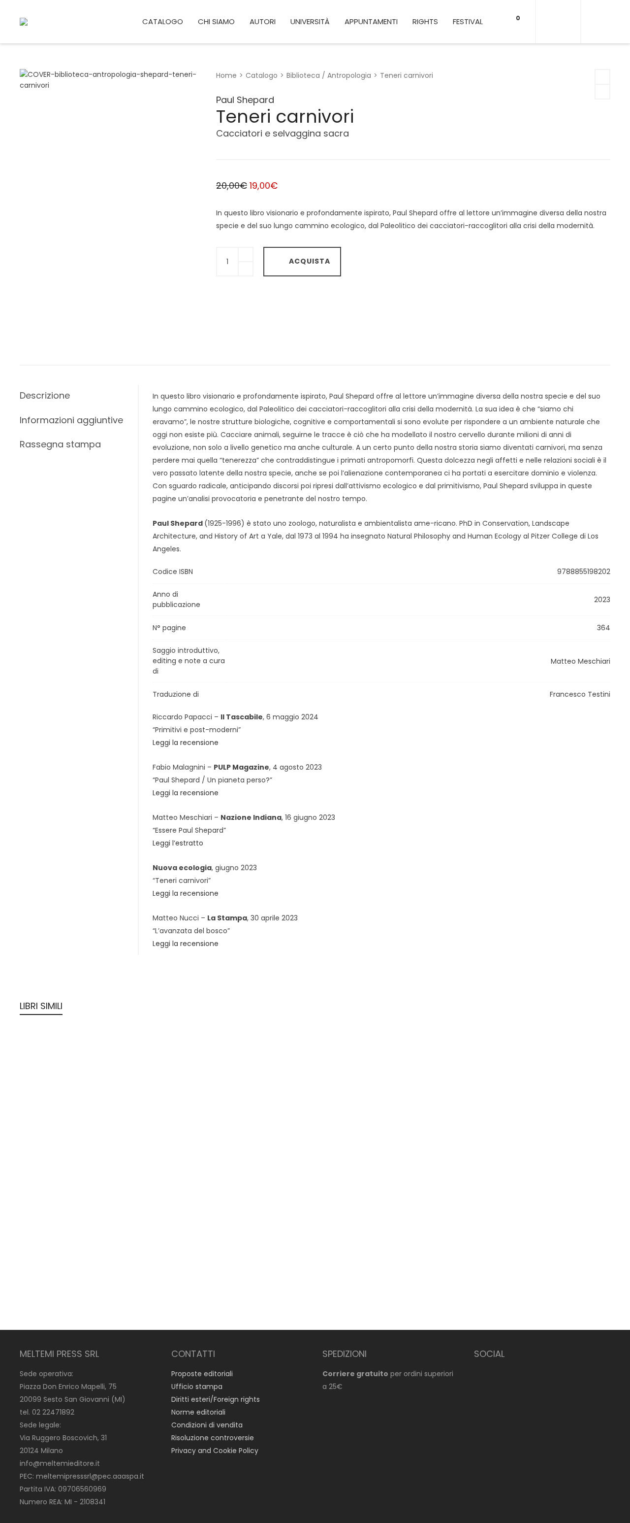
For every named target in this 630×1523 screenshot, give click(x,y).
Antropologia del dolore (79, 1285)
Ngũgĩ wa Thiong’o (206, 1072)
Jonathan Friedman (356, 1172)
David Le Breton (53, 1272)
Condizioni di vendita (207, 1425)
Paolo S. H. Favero (499, 1272)
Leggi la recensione (186, 742)
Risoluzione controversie (212, 1438)
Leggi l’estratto (178, 843)
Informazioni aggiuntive (71, 420)
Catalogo (262, 75)
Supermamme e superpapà (531, 1185)
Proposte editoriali (202, 1374)
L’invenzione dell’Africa (518, 1085)
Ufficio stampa (196, 1386)
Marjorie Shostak (350, 1059)
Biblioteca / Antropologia (328, 75)
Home (226, 75)
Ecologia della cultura (74, 1085)
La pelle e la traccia (364, 1285)
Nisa (331, 1072)
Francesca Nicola (499, 1172)
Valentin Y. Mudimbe (505, 1072)
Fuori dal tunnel (208, 1272)
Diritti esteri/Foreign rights (215, 1399)
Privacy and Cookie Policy (214, 1450)
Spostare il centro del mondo (239, 1085)
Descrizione (45, 395)
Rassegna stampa (60, 444)
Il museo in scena (213, 1185)
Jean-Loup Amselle (208, 1172)
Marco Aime (195, 1259)
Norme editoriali (198, 1412)
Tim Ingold (45, 1072)
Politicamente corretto (371, 1185)
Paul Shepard (245, 100)
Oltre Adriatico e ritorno (78, 1172)
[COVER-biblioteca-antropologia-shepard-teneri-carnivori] (37, 87)
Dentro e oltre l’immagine (525, 1285)
